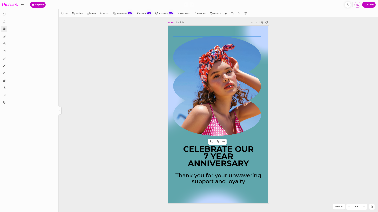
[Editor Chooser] (60, 110)
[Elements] (4, 73)
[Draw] (4, 65)
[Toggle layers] (372, 207)
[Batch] (4, 102)
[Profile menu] (348, 5)
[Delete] (246, 13)
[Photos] (4, 36)
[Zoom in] (364, 206)
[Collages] (4, 95)
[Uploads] (4, 21)
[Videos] (4, 43)
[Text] (4, 51)
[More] (224, 142)
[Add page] (262, 22)
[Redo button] (192, 4)
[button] (189, 106)
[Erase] (226, 13)
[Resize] (4, 14)
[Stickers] (4, 58)
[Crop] (233, 13)
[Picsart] (10, 5)
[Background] (4, 80)
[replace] (211, 142)
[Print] (357, 5)
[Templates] (4, 29)
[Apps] (4, 88)
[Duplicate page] (266, 22)
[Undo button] (186, 4)
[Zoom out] (349, 206)
